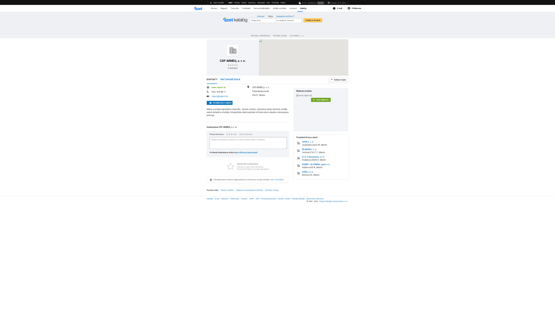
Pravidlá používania (268, 199)
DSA (257, 199)
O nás (217, 199)
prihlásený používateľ (247, 152)
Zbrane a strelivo (227, 190)
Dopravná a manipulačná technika (249, 190)
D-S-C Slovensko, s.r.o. (313, 157)
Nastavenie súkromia (314, 199)
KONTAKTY (212, 79)
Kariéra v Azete (284, 199)
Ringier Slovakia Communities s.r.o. (333, 201)
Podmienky (234, 199)
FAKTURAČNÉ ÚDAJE (230, 79)
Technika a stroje (272, 190)
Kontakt (298, 199)
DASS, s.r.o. (307, 172)
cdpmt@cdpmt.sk (220, 96)
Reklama (224, 199)
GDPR (251, 199)
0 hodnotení (232, 68)
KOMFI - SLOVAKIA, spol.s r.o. (316, 164)
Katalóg (210, 199)
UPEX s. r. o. (308, 142)
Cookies (244, 199)
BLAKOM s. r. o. (309, 149)
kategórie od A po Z (285, 16)
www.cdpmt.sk (219, 87)
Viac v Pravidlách (277, 180)
